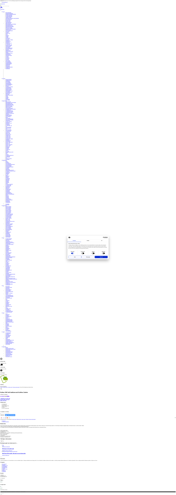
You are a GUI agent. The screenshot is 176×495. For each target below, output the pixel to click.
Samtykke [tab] (74, 240)
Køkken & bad (5, 387)
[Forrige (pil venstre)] (0, 494)
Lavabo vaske (10, 387)
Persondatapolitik (4, 467)
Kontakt (3, 469)
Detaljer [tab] (88, 240)
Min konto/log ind (4, 2)
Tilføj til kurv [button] (10, 450)
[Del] (2, 493)
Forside (1, 387)
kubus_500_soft (3, 400)
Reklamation (4, 470)
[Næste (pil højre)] (1, 494)
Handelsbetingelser (5, 465)
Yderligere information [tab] (5, 421)
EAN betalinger (4, 466)
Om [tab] (101, 240)
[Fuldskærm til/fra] (1, 493)
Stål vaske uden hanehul (16, 387)
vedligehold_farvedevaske (5, 398)
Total (2, 9)
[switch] (83, 253)
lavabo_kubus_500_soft (4, 399)
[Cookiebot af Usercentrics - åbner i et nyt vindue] (104, 237)
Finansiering (4, 471)
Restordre (3, 468)
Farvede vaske (14, 419)
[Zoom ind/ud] (0, 493)
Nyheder (27, 419)
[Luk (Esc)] (3, 493)
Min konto (3, 464)
